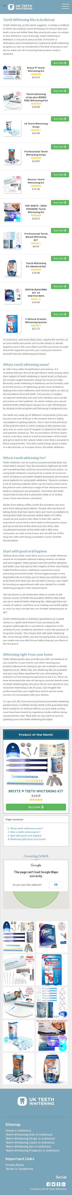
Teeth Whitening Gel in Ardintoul (28, 1146)
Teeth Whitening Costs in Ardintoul (30, 1142)
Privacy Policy (14, 1165)
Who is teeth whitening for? (25, 832)
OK (56, 884)
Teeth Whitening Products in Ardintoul (32, 1150)
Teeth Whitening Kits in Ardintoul (28, 1134)
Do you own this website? (27, 884)
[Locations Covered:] (4, 6)
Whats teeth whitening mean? (26, 828)
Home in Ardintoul (18, 1130)
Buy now (59, 62)
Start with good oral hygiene (26, 835)
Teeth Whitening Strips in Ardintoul (30, 1138)
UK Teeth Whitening (56, 1189)
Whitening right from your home (28, 839)
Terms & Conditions (19, 1169)
